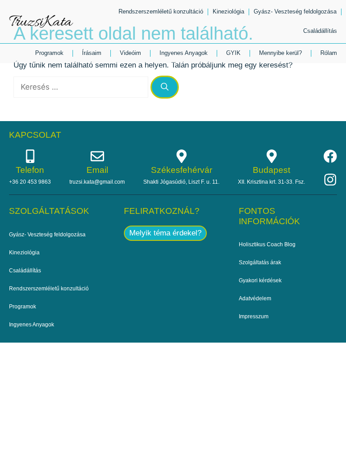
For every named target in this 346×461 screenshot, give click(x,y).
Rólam (328, 53)
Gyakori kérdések (260, 280)
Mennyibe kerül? (280, 53)
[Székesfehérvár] (181, 156)
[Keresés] (164, 87)
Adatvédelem (255, 298)
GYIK (233, 53)
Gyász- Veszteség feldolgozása (295, 11)
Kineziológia (228, 11)
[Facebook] (330, 156)
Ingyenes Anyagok (183, 53)
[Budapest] (271, 156)
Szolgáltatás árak (260, 262)
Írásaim (91, 53)
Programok (49, 53)
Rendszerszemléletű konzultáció (160, 11)
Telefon (30, 170)
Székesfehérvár (181, 170)
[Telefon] (30, 156)
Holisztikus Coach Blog (267, 244)
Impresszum (254, 316)
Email (97, 170)
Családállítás (320, 30)
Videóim (130, 53)
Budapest (271, 170)
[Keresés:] (82, 87)
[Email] (97, 156)
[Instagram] (330, 179)
